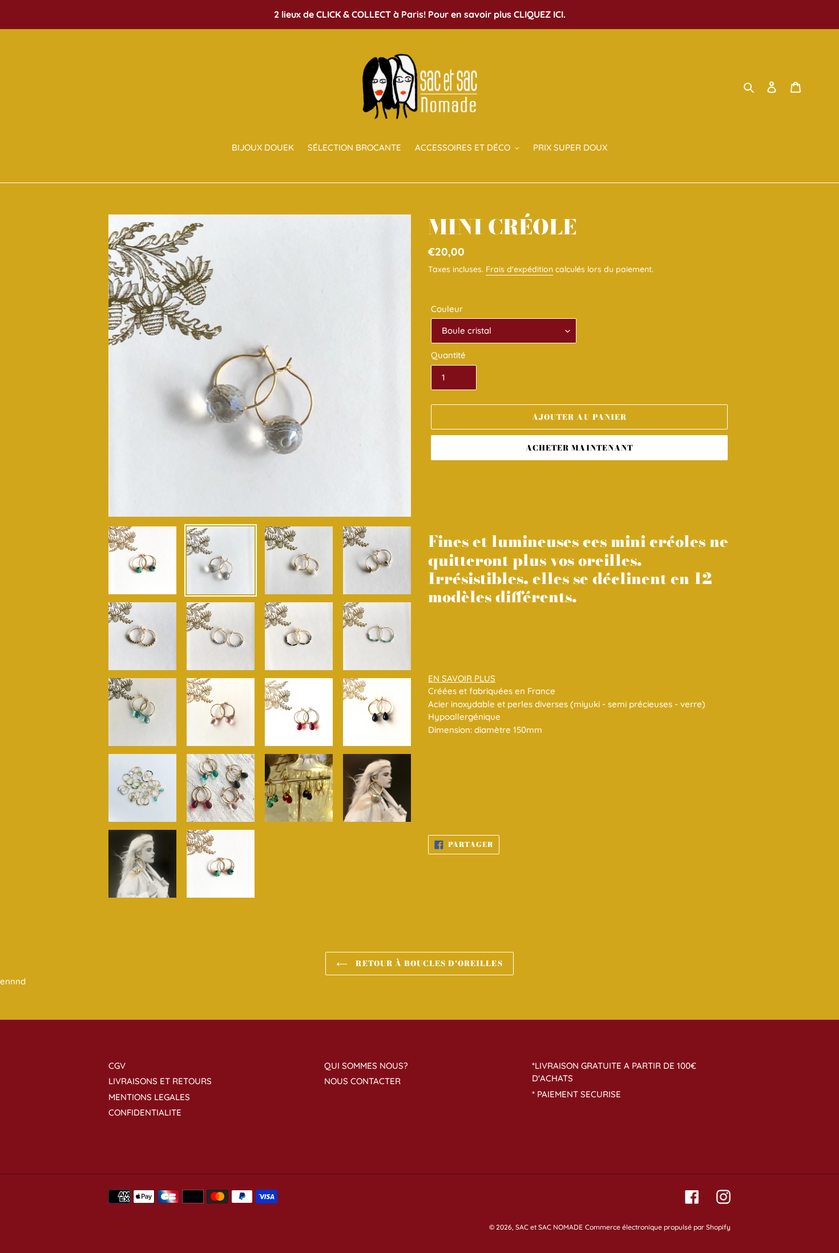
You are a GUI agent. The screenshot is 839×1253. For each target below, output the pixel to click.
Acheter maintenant (579, 447)
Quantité (448, 355)
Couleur (447, 308)
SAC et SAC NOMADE (549, 1227)
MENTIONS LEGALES (149, 1097)
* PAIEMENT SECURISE (576, 1094)
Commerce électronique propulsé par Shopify (658, 1227)
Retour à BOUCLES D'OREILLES (427, 963)
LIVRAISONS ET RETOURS (160, 1081)
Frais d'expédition (519, 269)
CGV (117, 1065)
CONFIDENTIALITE (144, 1112)
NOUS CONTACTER (362, 1081)
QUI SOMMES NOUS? (366, 1065)
